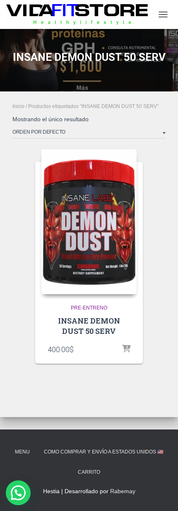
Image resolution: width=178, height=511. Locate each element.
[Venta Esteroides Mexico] (80, 14)
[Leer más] (126, 349)
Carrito (89, 472)
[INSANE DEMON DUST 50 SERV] (89, 221)
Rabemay (122, 491)
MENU (22, 452)
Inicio (18, 106)
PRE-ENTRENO (89, 308)
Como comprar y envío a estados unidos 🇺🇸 (104, 452)
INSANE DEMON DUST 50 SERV (89, 326)
